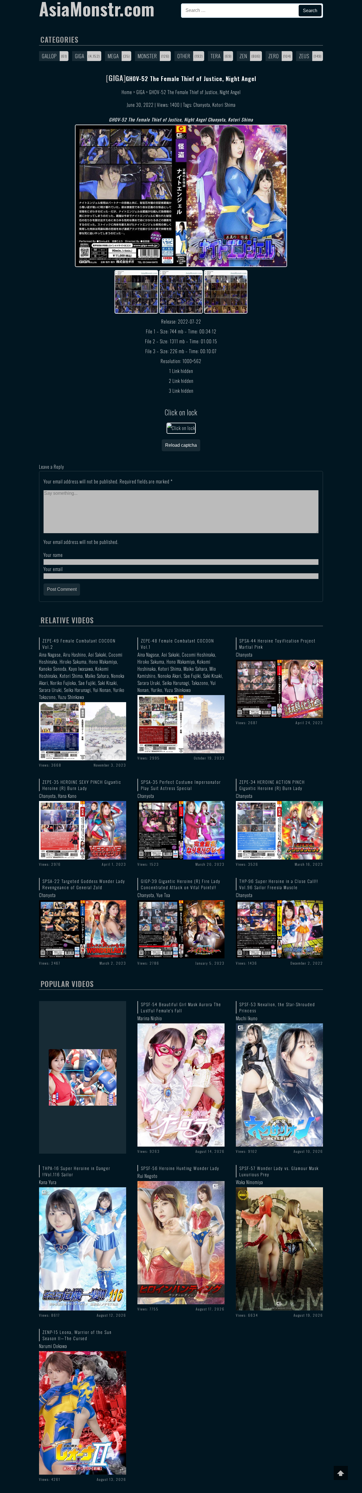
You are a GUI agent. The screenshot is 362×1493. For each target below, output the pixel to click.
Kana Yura (48, 1182)
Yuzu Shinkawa (71, 697)
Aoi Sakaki (97, 654)
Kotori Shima (224, 104)
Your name (53, 555)
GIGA (79, 56)
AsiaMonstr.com (97, 8)
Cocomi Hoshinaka (198, 654)
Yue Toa (163, 895)
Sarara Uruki (50, 690)
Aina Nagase (50, 654)
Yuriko (156, 690)
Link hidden (182, 371)
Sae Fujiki (87, 683)
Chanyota (201, 104)
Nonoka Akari (169, 675)
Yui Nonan (102, 690)
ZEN (243, 56)
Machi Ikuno (247, 1018)
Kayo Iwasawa (81, 668)
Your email (53, 569)
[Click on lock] (181, 428)
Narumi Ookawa (53, 1346)
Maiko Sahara (97, 675)
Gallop (49, 56)
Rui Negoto (147, 1176)
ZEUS (304, 56)
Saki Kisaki (107, 683)
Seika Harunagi (77, 690)
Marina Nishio (149, 1018)
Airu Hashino (74, 654)
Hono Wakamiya (103, 661)
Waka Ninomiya (249, 1182)
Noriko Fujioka (63, 683)
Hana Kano (67, 796)
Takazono (199, 683)
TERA (216, 56)
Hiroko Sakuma (73, 661)
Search (310, 10)
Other (183, 56)
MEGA (113, 56)
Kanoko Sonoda (52, 668)
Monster (147, 56)
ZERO (273, 56)
